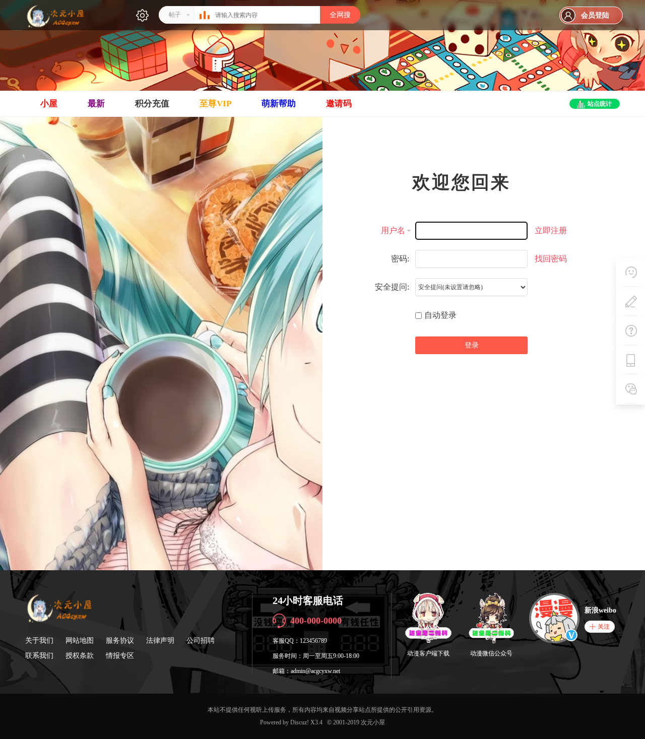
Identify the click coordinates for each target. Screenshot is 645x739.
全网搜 (340, 15)
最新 (96, 103)
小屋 (48, 103)
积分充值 (152, 103)
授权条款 (80, 655)
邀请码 (339, 103)
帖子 (175, 14)
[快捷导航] (142, 15)
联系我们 (39, 655)
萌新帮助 (279, 103)
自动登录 (440, 315)
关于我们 (39, 640)
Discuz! (299, 722)
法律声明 (160, 640)
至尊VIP (215, 103)
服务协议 (120, 640)
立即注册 (551, 230)
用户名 (393, 230)
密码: (400, 258)
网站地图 (80, 640)
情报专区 (120, 655)
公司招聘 (200, 640)
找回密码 (551, 258)
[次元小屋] (55, 26)
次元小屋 (373, 722)
